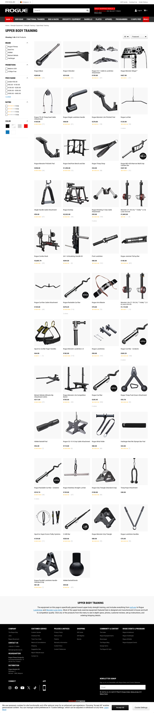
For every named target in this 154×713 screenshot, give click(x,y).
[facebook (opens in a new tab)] (16, 688)
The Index (103, 632)
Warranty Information (60, 642)
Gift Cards (123, 2)
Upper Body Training (42, 25)
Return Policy (104, 694)
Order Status (143, 2)
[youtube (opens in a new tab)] (22, 688)
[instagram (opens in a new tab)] (10, 688)
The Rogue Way (13, 632)
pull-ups (133, 607)
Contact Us (133, 2)
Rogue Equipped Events (130, 642)
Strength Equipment (17, 25)
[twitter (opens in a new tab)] (29, 688)
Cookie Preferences (60, 649)
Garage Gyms (104, 646)
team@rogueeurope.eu (15, 650)
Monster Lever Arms (54, 610)
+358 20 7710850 (13, 646)
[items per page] (126, 36)
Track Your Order (36, 639)
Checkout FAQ (35, 636)
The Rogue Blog (104, 642)
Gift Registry (80, 636)
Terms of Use (58, 636)
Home (7, 25)
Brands (79, 639)
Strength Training (29, 25)
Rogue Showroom (13, 639)
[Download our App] (44, 688)
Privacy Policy (58, 632)
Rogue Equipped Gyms (107, 636)
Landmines (37, 610)
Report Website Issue (37, 652)
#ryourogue (103, 639)
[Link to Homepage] (17, 10)
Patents (56, 639)
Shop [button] (8, 19)
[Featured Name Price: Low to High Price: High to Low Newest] (139, 36)
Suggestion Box (36, 649)
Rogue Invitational (128, 632)
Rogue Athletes (127, 639)
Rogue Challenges (128, 636)
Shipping (34, 646)
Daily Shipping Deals (104, 8)
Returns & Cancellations (38, 642)
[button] (87, 10)
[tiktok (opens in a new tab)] (35, 688)
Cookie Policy (58, 646)
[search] (61, 10)
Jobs (9, 636)
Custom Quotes (36, 632)
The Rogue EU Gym (105, 649)
